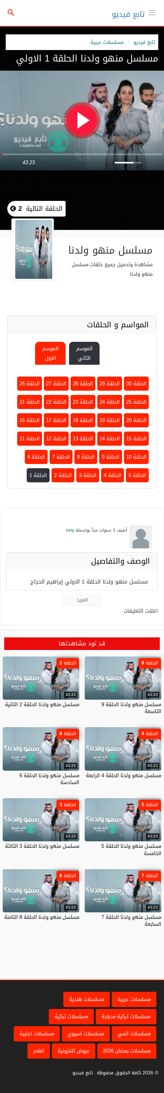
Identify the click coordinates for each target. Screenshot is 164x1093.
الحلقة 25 (136, 402)
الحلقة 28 (83, 383)
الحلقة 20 (136, 420)
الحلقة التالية (39, 208)
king (70, 530)
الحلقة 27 (56, 383)
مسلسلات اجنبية (36, 1033)
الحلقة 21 (29, 402)
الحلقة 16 (29, 420)
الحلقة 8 (86, 457)
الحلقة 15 (136, 438)
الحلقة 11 (29, 438)
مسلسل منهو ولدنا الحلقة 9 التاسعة (131, 708)
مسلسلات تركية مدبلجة (126, 1016)
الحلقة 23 (83, 402)
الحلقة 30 (136, 383)
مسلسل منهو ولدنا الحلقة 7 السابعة (131, 920)
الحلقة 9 (110, 457)
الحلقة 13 (83, 438)
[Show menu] (152, 12)
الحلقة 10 (136, 457)
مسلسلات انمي (134, 1033)
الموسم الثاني (84, 353)
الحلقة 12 (56, 438)
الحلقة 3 (87, 475)
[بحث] (11, 13)
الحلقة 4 (112, 475)
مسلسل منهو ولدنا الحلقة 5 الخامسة (131, 849)
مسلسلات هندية (86, 999)
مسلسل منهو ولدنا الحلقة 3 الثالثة (42, 846)
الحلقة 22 (56, 402)
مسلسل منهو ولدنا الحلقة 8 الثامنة (41, 917)
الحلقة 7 (61, 457)
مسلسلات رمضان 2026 (127, 1051)
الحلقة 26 (29, 383)
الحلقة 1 (38, 475)
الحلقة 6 (36, 457)
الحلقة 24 (110, 402)
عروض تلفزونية (74, 1051)
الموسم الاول (50, 353)
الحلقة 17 (56, 420)
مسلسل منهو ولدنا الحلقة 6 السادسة (49, 779)
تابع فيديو (128, 14)
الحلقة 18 (83, 420)
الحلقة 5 (137, 475)
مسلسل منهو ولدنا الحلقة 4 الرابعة (123, 775)
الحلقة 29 (110, 383)
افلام (38, 1051)
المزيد (82, 600)
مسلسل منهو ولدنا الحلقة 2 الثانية (42, 704)
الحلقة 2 (63, 475)
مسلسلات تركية (71, 1016)
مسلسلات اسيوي (86, 1033)
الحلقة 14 (110, 438)
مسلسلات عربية (107, 42)
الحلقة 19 (110, 420)
